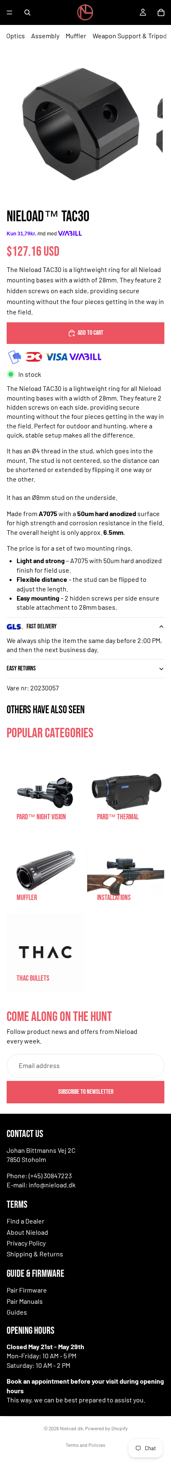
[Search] (27, 12)
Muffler (76, 36)
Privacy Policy (26, 1243)
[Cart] (161, 12)
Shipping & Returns (35, 1254)
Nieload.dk (71, 1428)
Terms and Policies (85, 1445)
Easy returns (21, 668)
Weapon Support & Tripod (130, 36)
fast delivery (41, 626)
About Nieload (27, 1232)
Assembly (45, 36)
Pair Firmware (27, 1290)
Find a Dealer (25, 1221)
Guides (17, 1312)
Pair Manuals (25, 1301)
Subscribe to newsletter (85, 1092)
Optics (15, 36)
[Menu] (9, 12)
